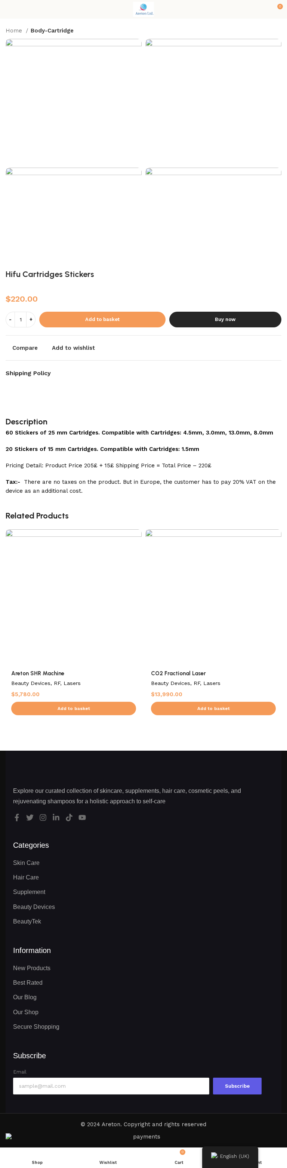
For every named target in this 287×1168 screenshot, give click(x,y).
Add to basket (102, 319)
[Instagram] (43, 817)
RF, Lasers (67, 683)
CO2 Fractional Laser (178, 673)
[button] (73, 708)
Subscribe (237, 1086)
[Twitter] (30, 817)
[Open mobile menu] (8, 9)
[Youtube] (82, 817)
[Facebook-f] (17, 817)
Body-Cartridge (52, 30)
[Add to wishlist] (135, 535)
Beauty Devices (30, 683)
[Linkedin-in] (56, 817)
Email (20, 1072)
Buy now (225, 319)
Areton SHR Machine (37, 673)
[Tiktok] (69, 817)
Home (15, 30)
